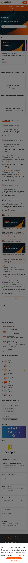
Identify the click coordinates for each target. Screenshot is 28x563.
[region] (14, 553)
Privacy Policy (20, 555)
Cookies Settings (13, 560)
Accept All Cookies (14, 558)
